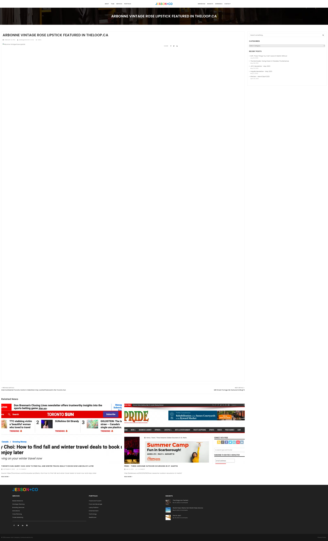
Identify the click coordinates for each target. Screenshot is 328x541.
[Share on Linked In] (177, 46)
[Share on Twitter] (174, 46)
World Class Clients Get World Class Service (188, 508)
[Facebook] (14, 525)
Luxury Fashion (93, 507)
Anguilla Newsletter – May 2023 (261, 71)
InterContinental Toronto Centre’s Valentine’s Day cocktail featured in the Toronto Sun (33, 390)
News (39, 40)
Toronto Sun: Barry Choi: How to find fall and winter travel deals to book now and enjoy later (47, 466)
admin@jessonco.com (26, 40)
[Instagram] (27, 525)
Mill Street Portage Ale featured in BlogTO (229, 390)
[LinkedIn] (22, 525)
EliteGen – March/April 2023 (260, 76)
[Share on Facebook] (170, 46)
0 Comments (184, 502)
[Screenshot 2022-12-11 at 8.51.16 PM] (61, 434)
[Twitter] (18, 525)
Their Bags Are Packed (180, 500)
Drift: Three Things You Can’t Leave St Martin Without (268, 56)
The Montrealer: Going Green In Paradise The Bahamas (269, 61)
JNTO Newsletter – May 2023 (260, 66)
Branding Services (18, 507)
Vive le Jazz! (177, 516)
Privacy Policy (322, 537)
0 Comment (22, 469)
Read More (4, 477)
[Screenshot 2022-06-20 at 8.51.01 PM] (184, 434)
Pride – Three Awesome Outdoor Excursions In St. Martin (151, 466)
